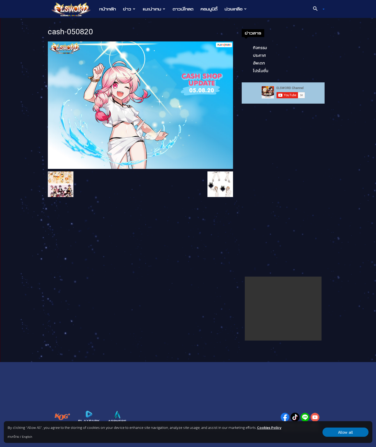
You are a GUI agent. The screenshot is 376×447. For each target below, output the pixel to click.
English (27, 436)
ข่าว (127, 9)
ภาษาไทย (13, 436)
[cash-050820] (140, 104)
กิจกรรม (260, 48)
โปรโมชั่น (260, 71)
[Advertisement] (283, 309)
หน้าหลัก (107, 9)
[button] (317, 9)
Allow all (345, 432)
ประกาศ (259, 55)
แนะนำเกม (152, 9)
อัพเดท (259, 63)
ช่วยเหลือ (233, 9)
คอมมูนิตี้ (209, 9)
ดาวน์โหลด (183, 9)
